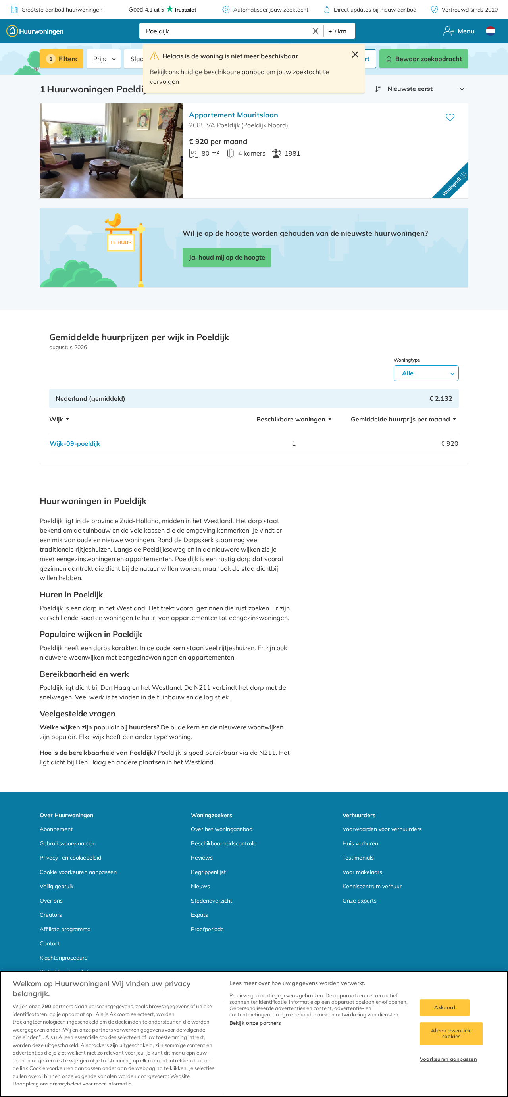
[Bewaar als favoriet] (450, 117)
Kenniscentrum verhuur (372, 886)
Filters (68, 59)
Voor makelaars (362, 872)
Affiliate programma (65, 929)
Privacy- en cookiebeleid (70, 857)
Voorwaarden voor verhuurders (382, 829)
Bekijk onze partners (255, 1023)
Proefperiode (207, 929)
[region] (254, 1034)
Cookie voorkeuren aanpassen (78, 872)
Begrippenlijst (208, 872)
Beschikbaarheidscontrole (223, 843)
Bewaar (428, 59)
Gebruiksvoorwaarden (68, 843)
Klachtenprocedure (64, 957)
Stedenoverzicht (211, 900)
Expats (199, 914)
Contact (50, 943)
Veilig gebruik (56, 886)
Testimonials (358, 857)
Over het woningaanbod (221, 829)
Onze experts (360, 900)
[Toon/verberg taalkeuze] (490, 31)
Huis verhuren (360, 843)
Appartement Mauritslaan (233, 114)
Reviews (202, 857)
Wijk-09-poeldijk (75, 443)
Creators (51, 914)
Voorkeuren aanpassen (448, 1059)
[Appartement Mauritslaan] (111, 150)
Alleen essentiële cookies (451, 1033)
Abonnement (56, 829)
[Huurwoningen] (35, 31)
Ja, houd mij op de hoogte (227, 257)
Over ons (51, 900)
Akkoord (445, 1007)
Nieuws (200, 886)
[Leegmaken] (315, 31)
